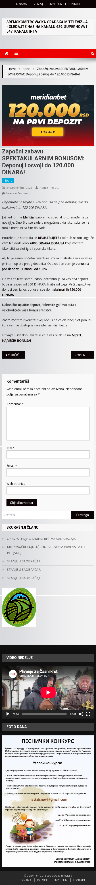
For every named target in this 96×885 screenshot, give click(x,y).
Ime (10, 447)
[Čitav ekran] (88, 714)
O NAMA (21, 4)
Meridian (29, 217)
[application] (48, 692)
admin (44, 187)
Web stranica (15, 483)
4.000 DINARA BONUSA (47, 243)
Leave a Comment (18, 193)
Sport (8, 180)
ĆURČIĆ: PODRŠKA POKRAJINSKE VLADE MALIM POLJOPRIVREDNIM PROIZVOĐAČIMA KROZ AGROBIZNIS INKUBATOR (16, 355)
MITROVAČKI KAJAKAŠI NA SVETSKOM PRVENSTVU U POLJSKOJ (46, 550)
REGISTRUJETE (48, 238)
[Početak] (8, 714)
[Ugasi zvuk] (81, 714)
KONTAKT (74, 4)
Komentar (15, 404)
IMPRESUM (56, 4)
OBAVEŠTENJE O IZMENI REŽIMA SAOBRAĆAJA (41, 539)
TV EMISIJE (38, 4)
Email (11, 465)
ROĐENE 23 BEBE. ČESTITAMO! (84, 355)
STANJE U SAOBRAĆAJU (24, 561)
